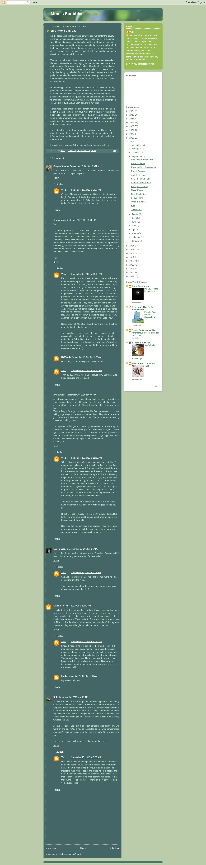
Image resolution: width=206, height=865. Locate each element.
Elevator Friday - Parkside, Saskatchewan (151, 314)
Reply (56, 178)
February (136, 237)
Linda (56, 606)
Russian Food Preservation (143, 167)
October (136, 153)
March (135, 233)
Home (83, 848)
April (134, 229)
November (137, 149)
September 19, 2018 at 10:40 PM (75, 606)
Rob (55, 697)
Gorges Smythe (61, 166)
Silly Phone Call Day (140, 179)
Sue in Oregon (60, 549)
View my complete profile (141, 64)
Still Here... (136, 209)
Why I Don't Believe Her (142, 160)
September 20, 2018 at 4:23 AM (73, 697)
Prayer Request (138, 171)
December (137, 145)
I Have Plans (137, 198)
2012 (132, 265)
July (134, 218)
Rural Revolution (140, 286)
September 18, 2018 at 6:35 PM (84, 166)
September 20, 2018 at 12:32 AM (86, 642)
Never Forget (137, 190)
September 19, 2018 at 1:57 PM (83, 549)
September (137, 156)
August (135, 214)
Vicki (63, 190)
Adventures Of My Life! (143, 363)
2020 (132, 134)
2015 (132, 253)
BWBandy (66, 357)
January (136, 241)
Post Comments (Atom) (70, 854)
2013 (132, 261)
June (134, 222)
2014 (132, 257)
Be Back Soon (138, 163)
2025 (132, 115)
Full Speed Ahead (139, 186)
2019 (132, 138)
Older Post (114, 848)
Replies (59, 184)
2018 (132, 142)
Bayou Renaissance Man (144, 330)
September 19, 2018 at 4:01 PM (86, 572)
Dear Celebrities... (139, 194)
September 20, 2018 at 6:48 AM (83, 676)
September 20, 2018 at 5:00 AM (86, 757)
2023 (132, 122)
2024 (132, 119)
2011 (132, 269)
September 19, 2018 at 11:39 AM (86, 458)
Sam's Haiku (149, 345)
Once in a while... (139, 202)
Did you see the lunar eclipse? (151, 290)
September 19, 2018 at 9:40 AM (81, 395)
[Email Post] (114, 151)
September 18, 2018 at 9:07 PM (86, 190)
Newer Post (51, 848)
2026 (132, 111)
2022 (132, 126)
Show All (157, 386)
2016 (132, 250)
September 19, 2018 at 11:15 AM (86, 370)
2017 (132, 246)
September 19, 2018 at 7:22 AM (87, 357)
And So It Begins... (140, 175)
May (134, 226)
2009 (132, 276)
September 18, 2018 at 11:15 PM (86, 274)
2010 (132, 273)
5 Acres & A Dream (141, 343)
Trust (146, 366)
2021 (132, 130)
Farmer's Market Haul (141, 183)
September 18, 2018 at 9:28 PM (81, 220)
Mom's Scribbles (67, 13)
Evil (133, 206)
